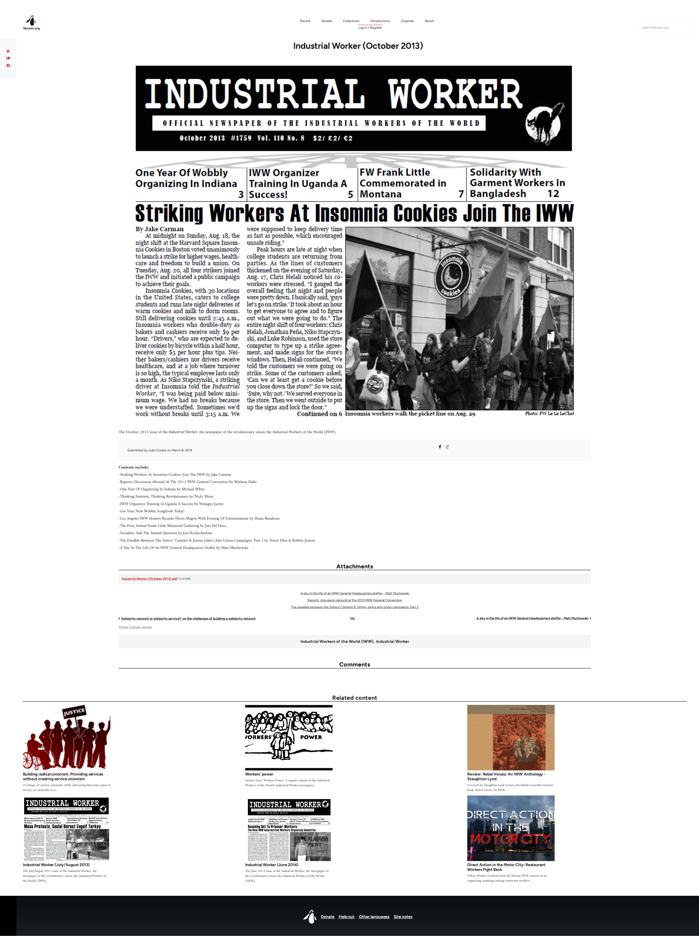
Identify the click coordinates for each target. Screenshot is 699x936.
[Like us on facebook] (8, 65)
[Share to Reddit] (447, 447)
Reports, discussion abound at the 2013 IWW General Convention (354, 600)
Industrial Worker (392, 641)
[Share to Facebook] (440, 447)
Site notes (403, 916)
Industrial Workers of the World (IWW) (337, 641)
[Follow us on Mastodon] (8, 51)
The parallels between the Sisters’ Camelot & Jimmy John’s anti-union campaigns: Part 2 (354, 607)
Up (352, 618)
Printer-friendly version (135, 627)
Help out (347, 916)
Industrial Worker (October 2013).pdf (149, 579)
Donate (327, 916)
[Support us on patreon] (8, 58)
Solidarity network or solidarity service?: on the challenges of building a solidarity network (188, 619)
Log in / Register (370, 28)
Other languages (374, 916)
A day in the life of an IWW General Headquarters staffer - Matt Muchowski (355, 593)
